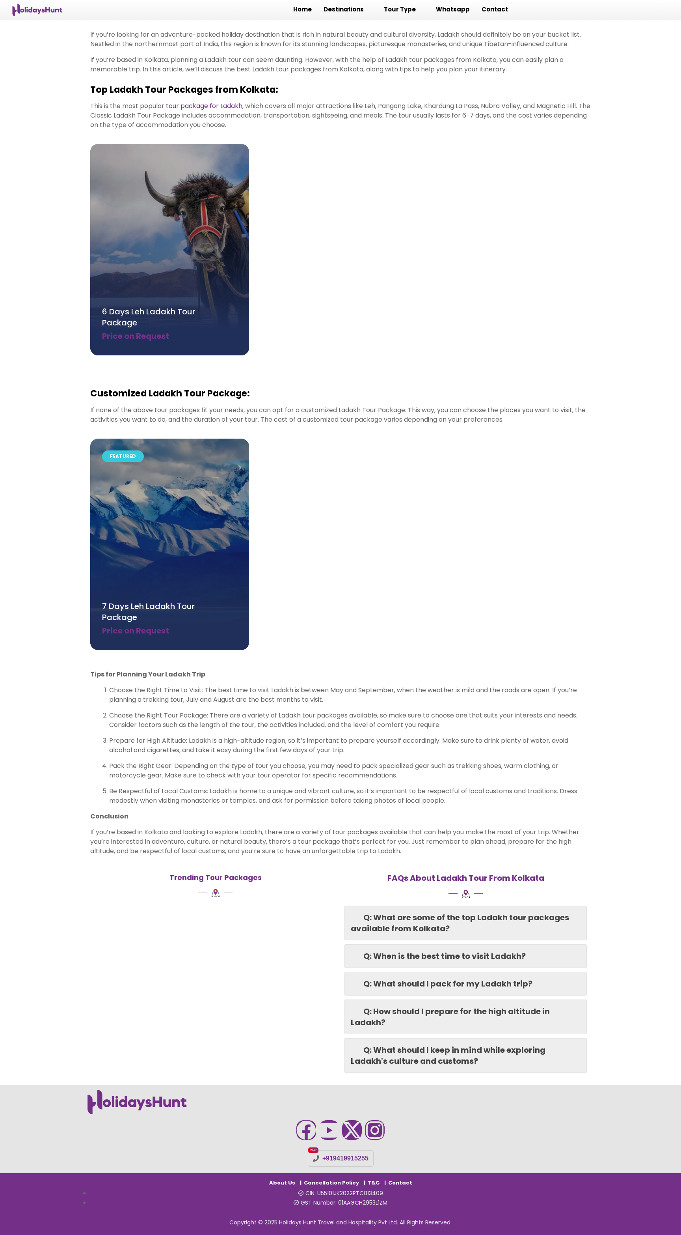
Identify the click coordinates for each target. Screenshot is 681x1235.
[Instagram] (375, 1130)
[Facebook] (306, 1130)
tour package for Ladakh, (205, 105)
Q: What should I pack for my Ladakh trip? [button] (447, 983)
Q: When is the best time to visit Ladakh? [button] (444, 956)
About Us (282, 1182)
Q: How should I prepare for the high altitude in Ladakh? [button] (450, 1017)
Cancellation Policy (331, 1182)
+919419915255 (345, 1158)
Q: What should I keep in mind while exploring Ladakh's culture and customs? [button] (448, 1055)
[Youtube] (329, 1130)
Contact (400, 1182)
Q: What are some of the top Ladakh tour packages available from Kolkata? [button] (460, 923)
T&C (374, 1182)
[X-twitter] (352, 1130)
